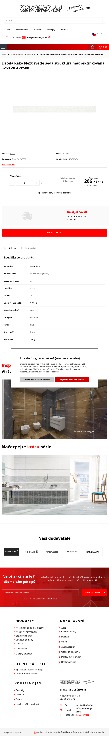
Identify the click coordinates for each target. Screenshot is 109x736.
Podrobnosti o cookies (27, 673)
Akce (63, 627)
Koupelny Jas (82, 714)
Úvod (4, 54)
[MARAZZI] (31, 552)
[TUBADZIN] (72, 552)
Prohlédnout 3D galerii (85, 431)
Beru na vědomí (40, 599)
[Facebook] (49, 37)
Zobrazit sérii (90, 507)
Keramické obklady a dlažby (29, 627)
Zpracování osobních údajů (29, 669)
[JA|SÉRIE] (51, 552)
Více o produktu (8, 165)
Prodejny (51, 29)
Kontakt (64, 29)
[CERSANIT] (11, 552)
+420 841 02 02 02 (85, 705)
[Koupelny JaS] (54, 8)
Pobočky (20, 690)
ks (41, 183)
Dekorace (31, 54)
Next (32, 325)
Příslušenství (28, 248)
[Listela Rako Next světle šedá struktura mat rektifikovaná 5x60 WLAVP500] (54, 109)
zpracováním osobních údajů (46, 599)
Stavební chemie (24, 635)
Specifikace (10, 248)
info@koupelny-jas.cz (37, 37)
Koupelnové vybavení (26, 631)
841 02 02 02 (15, 37)
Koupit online (54, 232)
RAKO (12, 153)
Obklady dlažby (17, 54)
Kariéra (37, 29)
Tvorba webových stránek (85, 732)
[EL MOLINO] (92, 552)
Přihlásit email (93, 593)
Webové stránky (44, 732)
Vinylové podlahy (24, 639)
